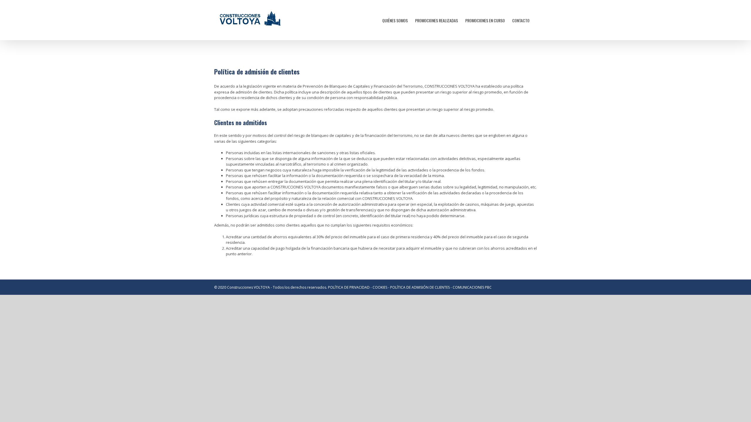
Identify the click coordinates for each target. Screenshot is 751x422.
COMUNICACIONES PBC (472, 287)
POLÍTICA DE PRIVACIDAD (349, 287)
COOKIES (380, 287)
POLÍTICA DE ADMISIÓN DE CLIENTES (420, 287)
